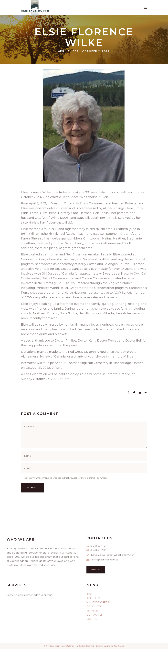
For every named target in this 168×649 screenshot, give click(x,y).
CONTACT (92, 618)
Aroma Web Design (115, 646)
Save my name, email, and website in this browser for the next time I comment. (66, 478)
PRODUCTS (93, 606)
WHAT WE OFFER (97, 602)
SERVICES (92, 610)
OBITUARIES (94, 614)
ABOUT (91, 594)
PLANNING (93, 598)
